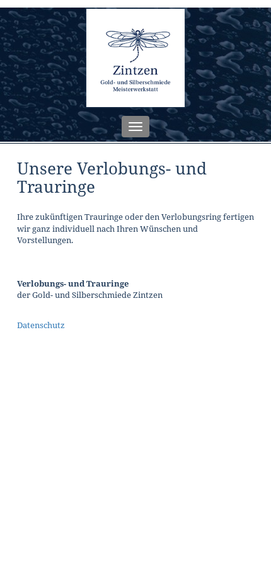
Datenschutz (41, 325)
